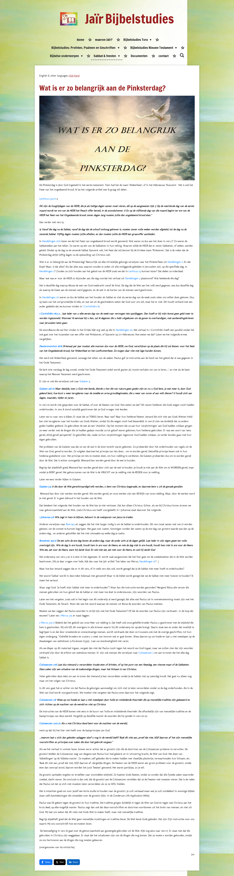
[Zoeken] (182, 55)
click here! (74, 75)
